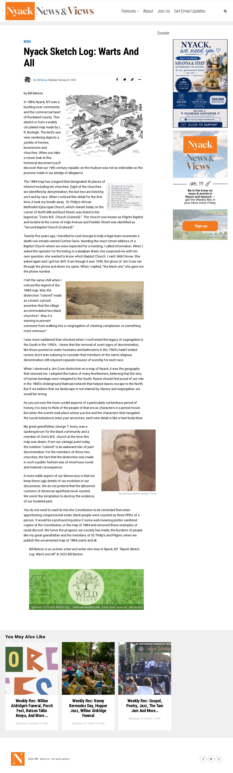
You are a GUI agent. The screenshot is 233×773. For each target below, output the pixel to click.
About (148, 11)
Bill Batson (42, 80)
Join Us (163, 11)
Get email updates (189, 11)
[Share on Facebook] (117, 79)
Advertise (45, 758)
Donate (163, 33)
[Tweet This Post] (124, 79)
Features (128, 11)
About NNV (33, 758)
